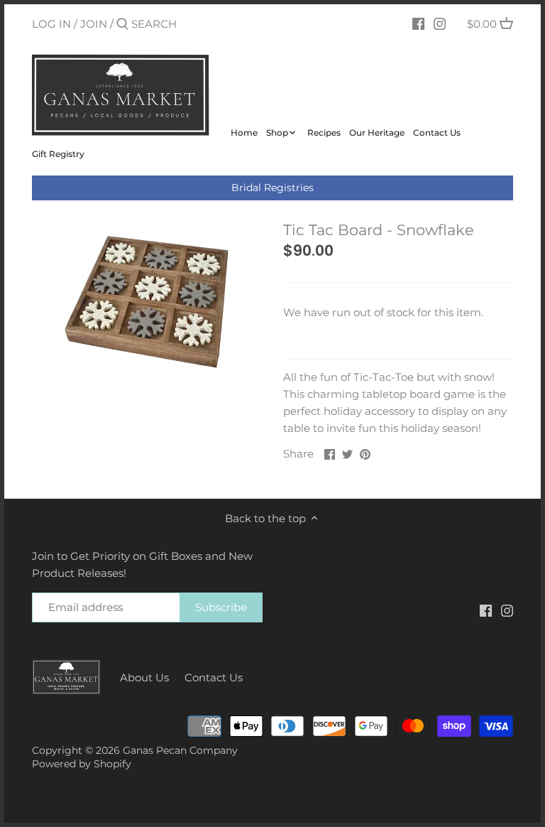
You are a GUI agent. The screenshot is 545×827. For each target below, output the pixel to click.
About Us (144, 677)
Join (93, 24)
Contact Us (214, 677)
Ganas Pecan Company (180, 750)
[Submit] (122, 24)
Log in (51, 24)
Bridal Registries (272, 187)
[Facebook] (418, 23)
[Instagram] (440, 23)
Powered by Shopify (81, 763)
